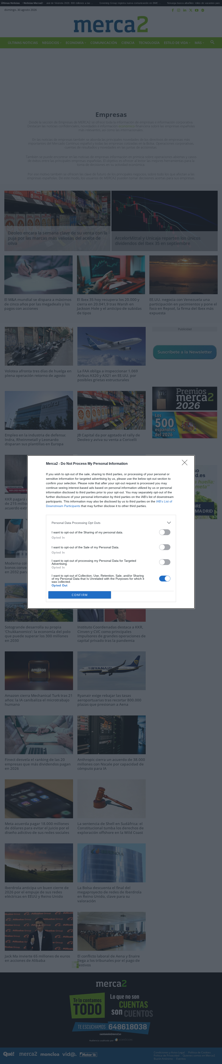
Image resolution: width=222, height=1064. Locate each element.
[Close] (186, 464)
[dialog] (111, 532)
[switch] (164, 532)
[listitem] (111, 522)
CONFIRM (80, 595)
